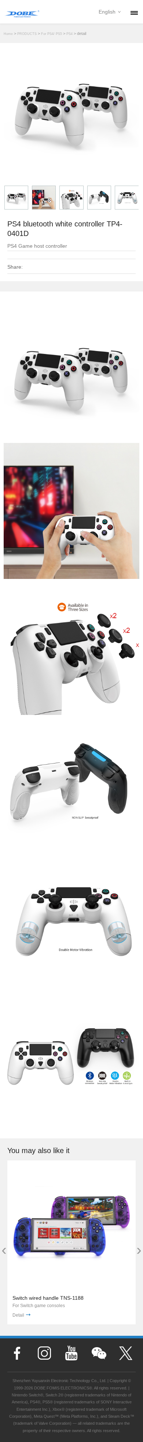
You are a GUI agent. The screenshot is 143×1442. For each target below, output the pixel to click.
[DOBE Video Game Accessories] (22, 12)
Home (8, 34)
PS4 (69, 34)
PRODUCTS (27, 34)
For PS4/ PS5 (51, 34)
